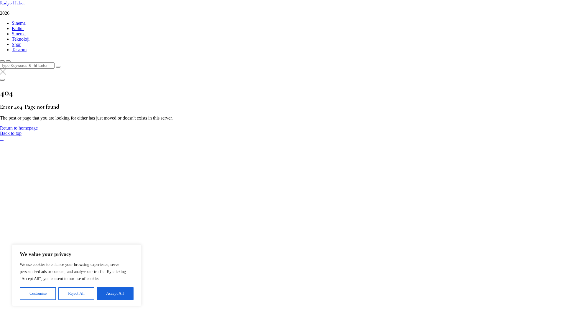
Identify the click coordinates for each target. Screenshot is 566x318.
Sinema (19, 23)
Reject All (76, 293)
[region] (77, 275)
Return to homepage (19, 127)
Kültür (18, 28)
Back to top (11, 133)
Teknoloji (20, 39)
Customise (38, 293)
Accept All (115, 293)
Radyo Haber (12, 3)
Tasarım (19, 49)
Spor (16, 44)
